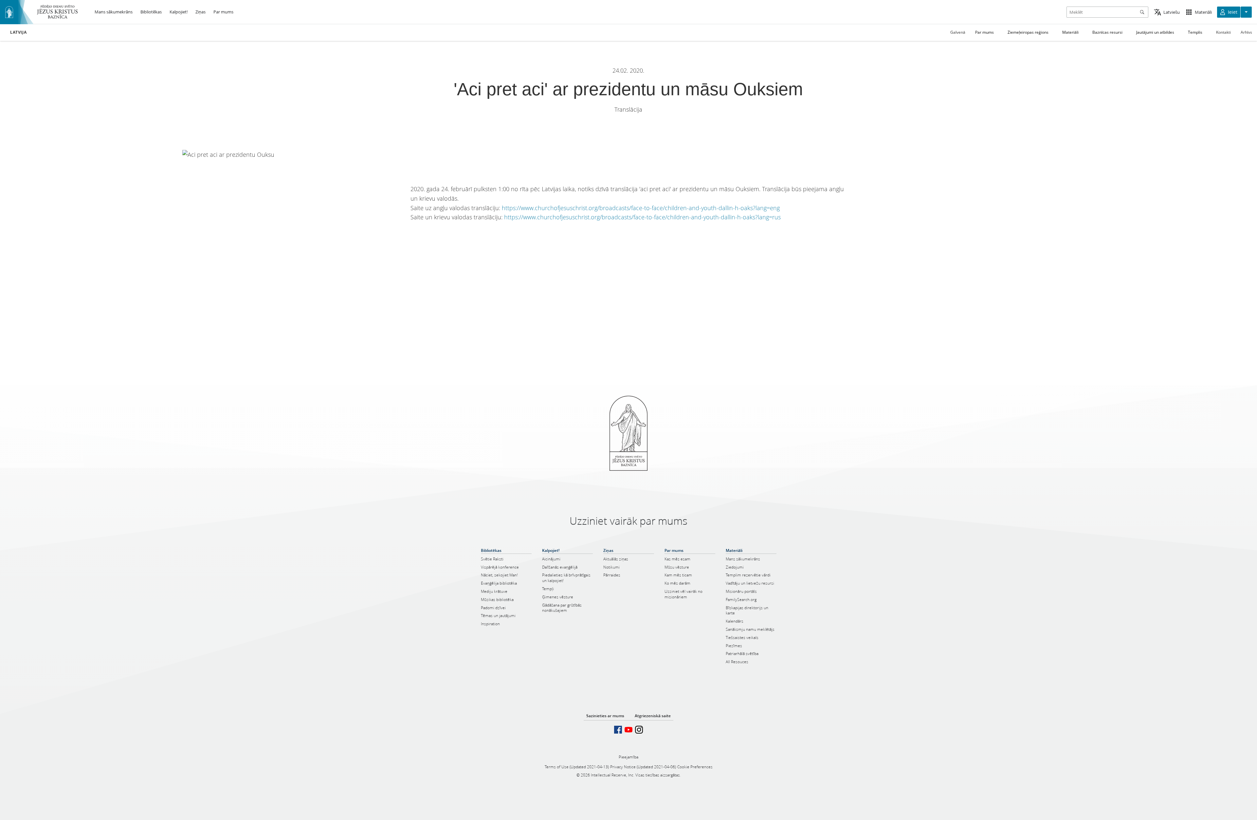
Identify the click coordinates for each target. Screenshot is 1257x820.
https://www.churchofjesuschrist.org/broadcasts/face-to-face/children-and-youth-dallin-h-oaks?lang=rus (642, 217)
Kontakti (1223, 32)
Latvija (18, 32)
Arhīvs (1246, 32)
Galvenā (957, 32)
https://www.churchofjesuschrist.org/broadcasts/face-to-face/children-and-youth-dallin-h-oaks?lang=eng (641, 208)
